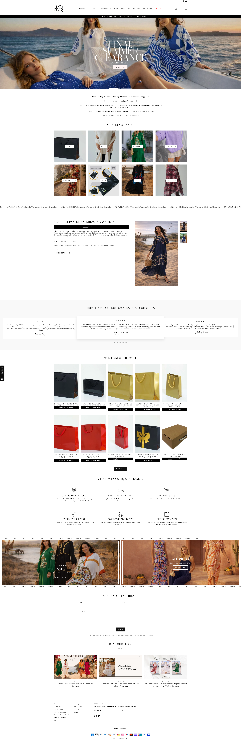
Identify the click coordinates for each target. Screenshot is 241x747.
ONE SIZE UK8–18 (62, 253)
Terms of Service (142, 635)
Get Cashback (2, 372)
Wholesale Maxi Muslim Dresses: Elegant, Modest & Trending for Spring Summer (166, 685)
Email (124, 602)
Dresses (105, 8)
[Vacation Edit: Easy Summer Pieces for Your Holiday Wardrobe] (120, 667)
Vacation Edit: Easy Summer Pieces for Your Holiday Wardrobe (120, 685)
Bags (123, 8)
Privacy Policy (128, 635)
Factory (76, 704)
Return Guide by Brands (62, 715)
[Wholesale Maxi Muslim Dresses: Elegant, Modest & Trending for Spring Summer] (165, 667)
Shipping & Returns (60, 712)
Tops (115, 8)
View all (120, 468)
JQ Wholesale (119, 105)
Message (81, 611)
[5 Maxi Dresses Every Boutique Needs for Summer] (75, 667)
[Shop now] (180, 562)
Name (79, 602)
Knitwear (147, 8)
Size (56, 249)
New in (95, 8)
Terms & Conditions (60, 717)
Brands (76, 709)
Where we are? (79, 706)
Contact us (57, 706)
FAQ (55, 720)
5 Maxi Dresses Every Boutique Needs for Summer (75, 685)
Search (56, 704)
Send (120, 629)
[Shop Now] (61, 562)
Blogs (76, 712)
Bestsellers (134, 8)
